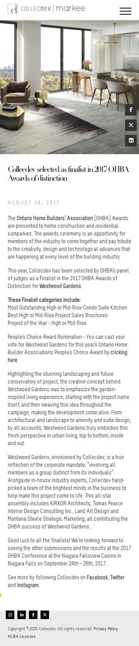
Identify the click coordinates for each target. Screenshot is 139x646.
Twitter (117, 577)
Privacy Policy (105, 628)
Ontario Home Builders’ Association (55, 218)
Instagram (28, 585)
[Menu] (125, 12)
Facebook (97, 577)
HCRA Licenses (22, 636)
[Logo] (15, 10)
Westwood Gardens (60, 286)
